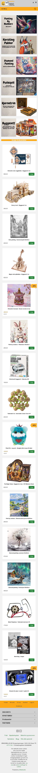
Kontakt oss (19, 706)
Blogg (17, 739)
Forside (6, 702)
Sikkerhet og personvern (28, 735)
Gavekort (25, 702)
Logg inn (32, 702)
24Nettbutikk (22, 770)
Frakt (6, 735)
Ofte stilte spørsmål (26, 739)
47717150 (10, 745)
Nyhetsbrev (10, 739)
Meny (5, 9)
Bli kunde (12, 702)
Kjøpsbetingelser (14, 735)
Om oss (19, 702)
